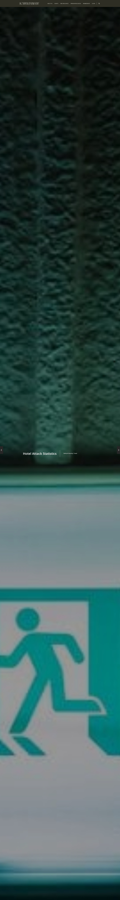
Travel (75, 453)
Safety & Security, (68, 453)
